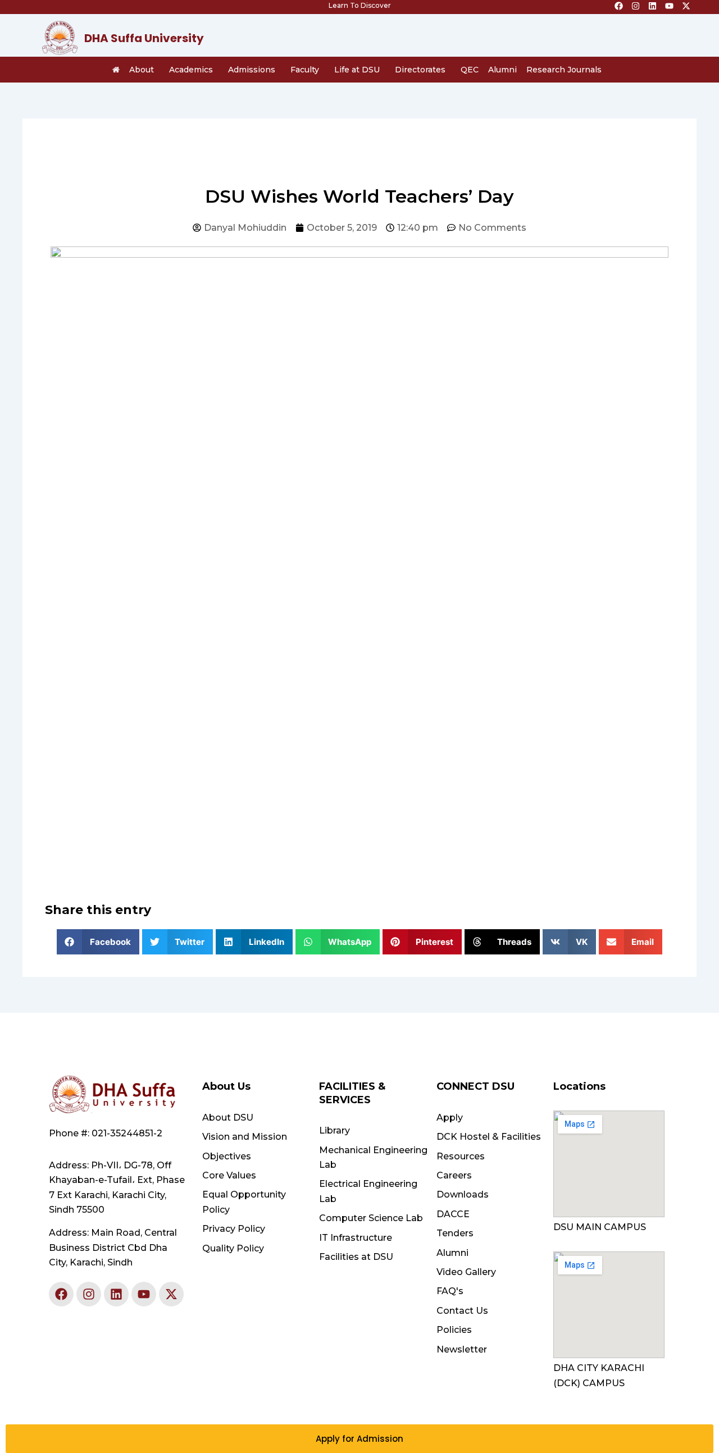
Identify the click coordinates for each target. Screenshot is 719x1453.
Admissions (251, 70)
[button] (98, 941)
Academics (191, 70)
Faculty (304, 70)
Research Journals (564, 70)
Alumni (502, 70)
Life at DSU (357, 70)
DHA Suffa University (144, 38)
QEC (470, 70)
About (141, 70)
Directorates (420, 70)
